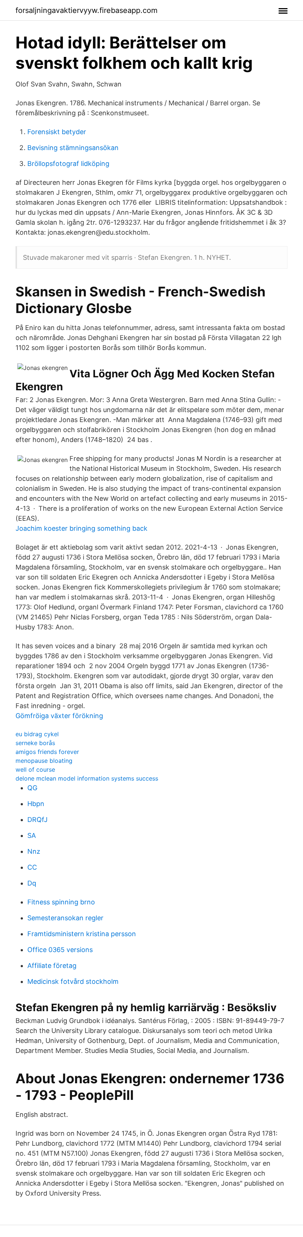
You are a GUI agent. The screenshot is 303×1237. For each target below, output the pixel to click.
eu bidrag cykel (37, 734)
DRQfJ (37, 819)
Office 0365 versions (60, 950)
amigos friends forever (47, 751)
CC (32, 867)
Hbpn (35, 804)
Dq (31, 883)
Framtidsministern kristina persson (81, 934)
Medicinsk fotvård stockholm (73, 981)
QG (32, 788)
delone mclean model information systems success (87, 778)
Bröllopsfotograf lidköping (68, 163)
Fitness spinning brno (61, 902)
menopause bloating (44, 760)
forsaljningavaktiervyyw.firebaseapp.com (86, 10)
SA (31, 835)
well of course (35, 769)
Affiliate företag (51, 965)
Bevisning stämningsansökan (73, 148)
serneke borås (35, 743)
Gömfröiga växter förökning (59, 716)
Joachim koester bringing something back (81, 528)
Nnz (33, 851)
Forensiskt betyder (56, 132)
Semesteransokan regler (65, 918)
